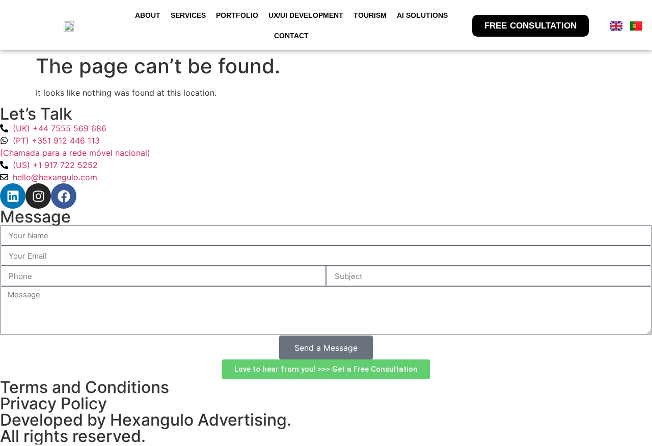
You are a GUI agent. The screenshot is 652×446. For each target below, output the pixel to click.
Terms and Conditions (84, 387)
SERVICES (188, 15)
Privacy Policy (53, 403)
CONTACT (291, 36)
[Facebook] (63, 196)
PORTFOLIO (237, 15)
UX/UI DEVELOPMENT (305, 15)
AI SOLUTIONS (422, 15)
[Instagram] (38, 196)
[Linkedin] (12, 196)
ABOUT (147, 15)
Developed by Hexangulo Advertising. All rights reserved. (145, 428)
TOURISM (370, 15)
